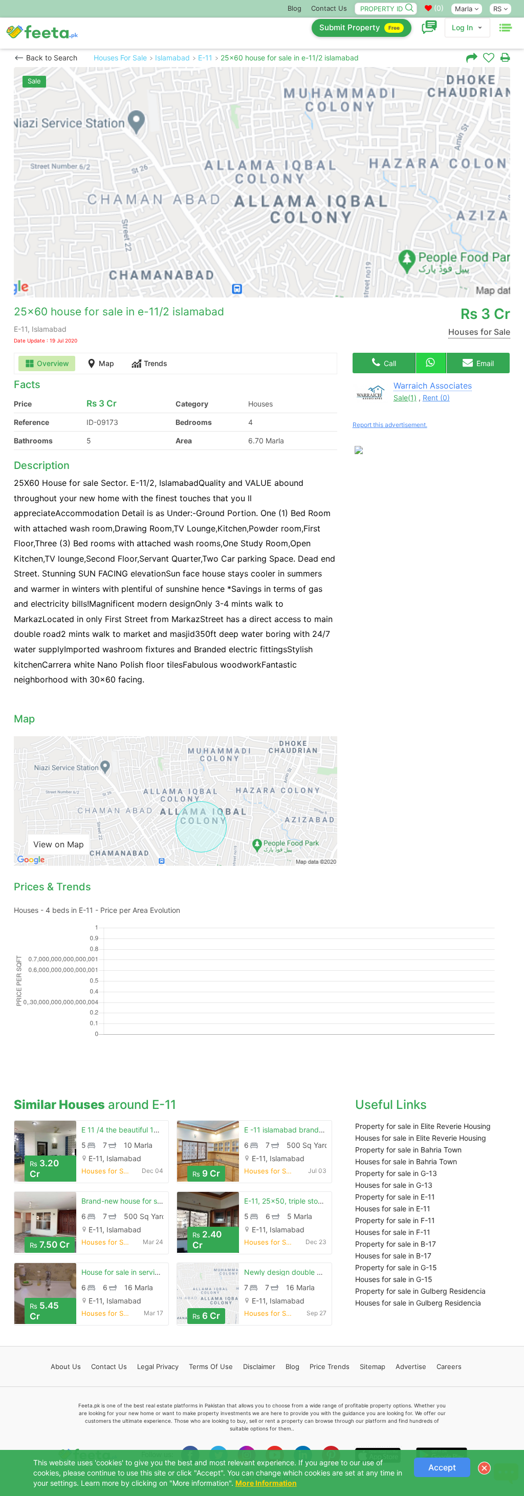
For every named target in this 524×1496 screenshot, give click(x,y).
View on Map (58, 844)
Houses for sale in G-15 (393, 1279)
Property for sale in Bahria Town (408, 1149)
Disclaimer (259, 1366)
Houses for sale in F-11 (392, 1232)
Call (389, 363)
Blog (294, 8)
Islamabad (172, 57)
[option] (262, 182)
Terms (211, 1366)
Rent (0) (436, 397)
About (66, 1366)
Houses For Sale (120, 57)
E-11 (205, 57)
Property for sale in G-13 (396, 1173)
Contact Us (329, 8)
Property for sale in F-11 (395, 1220)
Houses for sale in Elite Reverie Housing (420, 1138)
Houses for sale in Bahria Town (406, 1161)
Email (484, 363)
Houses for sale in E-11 (392, 1208)
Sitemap (372, 1366)
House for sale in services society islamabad (155, 1272)
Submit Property (359, 27)
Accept (442, 1467)
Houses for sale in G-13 (393, 1185)
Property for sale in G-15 (396, 1267)
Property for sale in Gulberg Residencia (420, 1291)
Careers (449, 1366)
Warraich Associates (433, 385)
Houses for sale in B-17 (393, 1255)
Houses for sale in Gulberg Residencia (418, 1302)
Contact (109, 1366)
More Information (266, 1483)
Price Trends (330, 1366)
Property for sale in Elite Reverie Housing (423, 1126)
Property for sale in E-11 (395, 1196)
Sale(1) (405, 397)
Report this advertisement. (390, 425)
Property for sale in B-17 (395, 1243)
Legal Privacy (158, 1366)
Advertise (411, 1366)
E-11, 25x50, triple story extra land (302, 1200)
